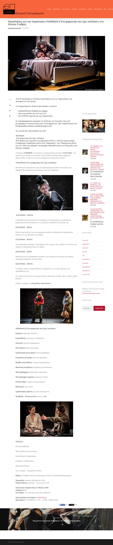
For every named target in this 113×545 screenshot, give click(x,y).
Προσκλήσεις (86, 270)
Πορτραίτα (85, 263)
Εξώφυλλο (85, 248)
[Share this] (10, 100)
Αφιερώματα (85, 244)
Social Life (85, 240)
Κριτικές (84, 251)
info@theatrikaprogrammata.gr (91, 293)
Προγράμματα (86, 267)
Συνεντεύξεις (86, 274)
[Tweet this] (10, 105)
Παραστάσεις (86, 259)
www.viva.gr (41, 497)
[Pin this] (10, 116)
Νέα (83, 255)
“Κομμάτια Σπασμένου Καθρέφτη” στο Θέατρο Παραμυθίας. (56, 519)
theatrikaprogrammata (14, 28)
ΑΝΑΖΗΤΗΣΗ (99, 308)
